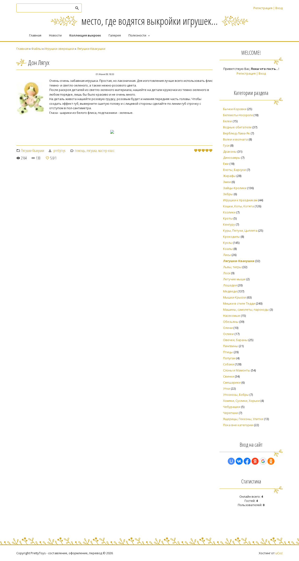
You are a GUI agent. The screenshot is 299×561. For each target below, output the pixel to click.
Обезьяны (230, 322)
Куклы (227, 243)
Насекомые (231, 315)
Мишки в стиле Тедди (239, 303)
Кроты (228, 218)
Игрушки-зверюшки (59, 49)
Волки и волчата (235, 139)
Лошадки (230, 285)
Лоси (226, 273)
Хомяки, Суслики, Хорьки (241, 401)
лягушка (91, 150)
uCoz (279, 553)
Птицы (228, 352)
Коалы (228, 249)
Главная (22, 49)
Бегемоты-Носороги (238, 115)
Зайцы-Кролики (234, 188)
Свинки (228, 376)
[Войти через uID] (231, 461)
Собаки (228, 364)
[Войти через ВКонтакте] (239, 461)
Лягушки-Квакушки (91, 49)
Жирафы (229, 176)
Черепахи (230, 413)
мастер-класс (106, 150)
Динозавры (231, 157)
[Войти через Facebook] (247, 461)
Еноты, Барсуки (234, 170)
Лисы (227, 255)
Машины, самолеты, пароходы (246, 309)
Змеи (227, 182)
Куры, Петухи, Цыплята (240, 230)
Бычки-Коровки (234, 109)
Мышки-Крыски (234, 297)
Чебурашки (231, 407)
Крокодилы (231, 236)
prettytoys (59, 150)
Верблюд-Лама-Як (236, 133)
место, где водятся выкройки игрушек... (149, 21)
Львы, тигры (232, 267)
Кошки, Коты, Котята (238, 206)
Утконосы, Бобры (236, 394)
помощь (80, 150)
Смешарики (232, 382)
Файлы (36, 49)
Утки (226, 388)
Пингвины (230, 346)
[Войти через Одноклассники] (270, 461)
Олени (228, 328)
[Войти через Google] (263, 461)
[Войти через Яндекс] (255, 461)
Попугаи (229, 358)
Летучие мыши (234, 279)
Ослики (228, 334)
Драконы (230, 151)
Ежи (226, 164)
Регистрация (262, 8)
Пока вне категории (238, 425)
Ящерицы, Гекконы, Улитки (243, 419)
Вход (279, 8)
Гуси (226, 145)
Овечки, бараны (235, 340)
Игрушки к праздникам (240, 200)
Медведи (230, 291)
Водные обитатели (237, 127)
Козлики (229, 212)
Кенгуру (229, 224)
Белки (227, 121)
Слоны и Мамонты (236, 370)
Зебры (228, 194)
